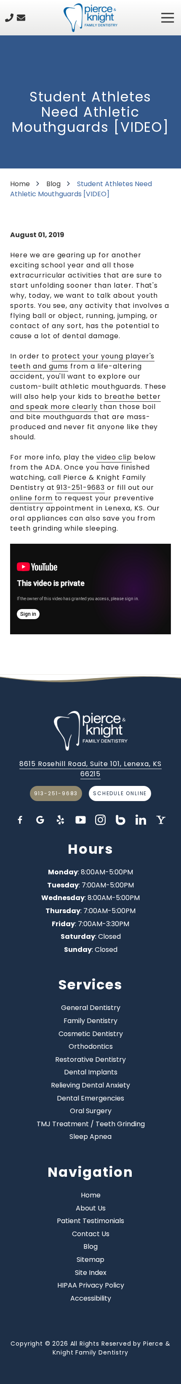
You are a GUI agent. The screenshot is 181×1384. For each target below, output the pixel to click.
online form (31, 498)
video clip (114, 457)
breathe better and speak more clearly (85, 401)
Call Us (9, 17)
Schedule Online (120, 793)
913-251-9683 (80, 487)
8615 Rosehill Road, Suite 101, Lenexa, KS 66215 (90, 769)
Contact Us (21, 17)
